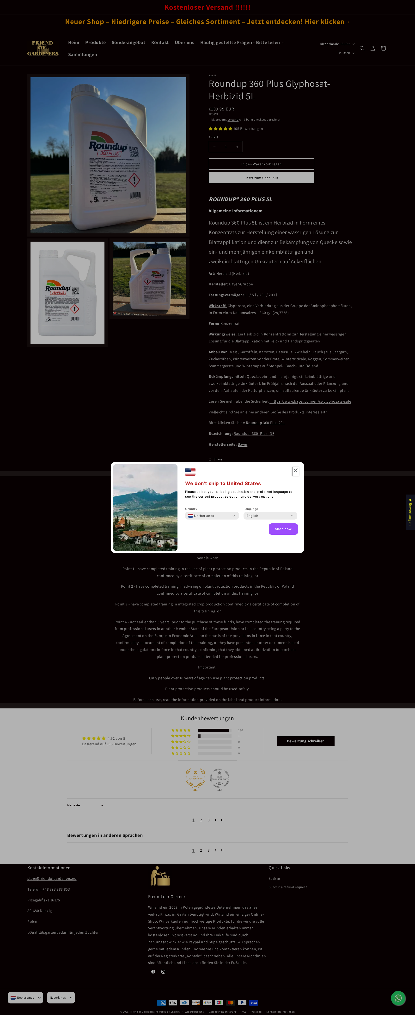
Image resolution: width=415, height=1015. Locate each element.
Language (251, 509)
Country (191, 509)
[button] (295, 471)
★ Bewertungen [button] (410, 512)
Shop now (283, 529)
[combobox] (201, 515)
